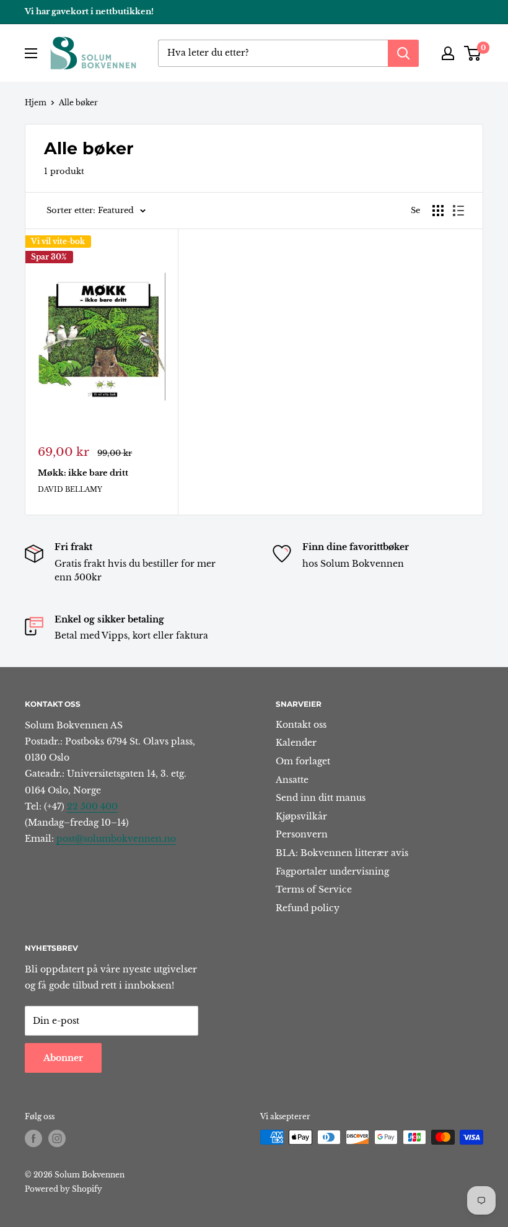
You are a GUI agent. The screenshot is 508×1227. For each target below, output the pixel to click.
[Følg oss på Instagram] (57, 1138)
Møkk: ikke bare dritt (83, 473)
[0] (473, 53)
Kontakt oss (301, 724)
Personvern (302, 834)
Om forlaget (303, 761)
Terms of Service (314, 889)
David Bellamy (70, 489)
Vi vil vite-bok (58, 241)
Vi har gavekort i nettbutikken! (89, 11)
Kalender (296, 742)
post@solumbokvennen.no (116, 838)
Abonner (63, 1057)
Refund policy (307, 908)
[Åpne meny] (31, 53)
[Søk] (403, 53)
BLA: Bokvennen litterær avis (342, 852)
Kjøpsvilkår (301, 816)
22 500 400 (92, 806)
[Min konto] (448, 53)
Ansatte (292, 779)
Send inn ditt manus (321, 797)
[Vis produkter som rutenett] (438, 210)
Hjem (35, 102)
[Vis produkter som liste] (458, 210)
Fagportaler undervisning (332, 871)
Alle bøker (78, 102)
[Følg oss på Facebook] (33, 1138)
